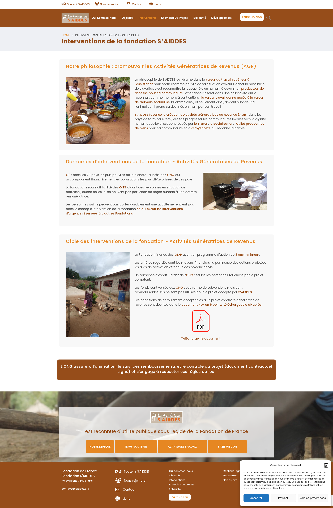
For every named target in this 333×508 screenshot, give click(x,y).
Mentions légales (233, 471)
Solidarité (199, 17)
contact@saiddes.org (75, 488)
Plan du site (230, 480)
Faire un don (252, 17)
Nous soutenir (136, 447)
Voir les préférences (313, 498)
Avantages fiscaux (182, 447)
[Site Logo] (75, 18)
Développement (221, 17)
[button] (326, 465)
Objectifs (127, 17)
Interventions (147, 17)
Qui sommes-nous (104, 17)
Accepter (256, 498)
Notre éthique (99, 447)
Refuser (283, 498)
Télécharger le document (200, 338)
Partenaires (230, 475)
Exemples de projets (174, 17)
